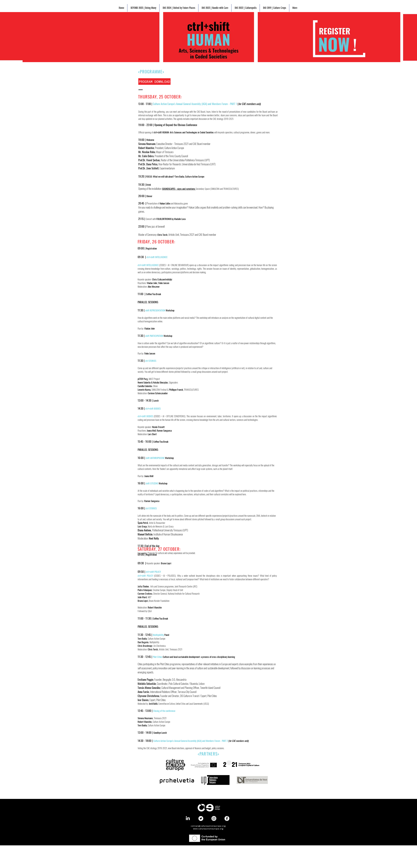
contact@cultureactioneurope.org (208, 826)
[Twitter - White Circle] (200, 818)
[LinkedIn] (187, 818)
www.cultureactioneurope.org (208, 829)
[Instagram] (213, 818)
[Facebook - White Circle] (226, 818)
